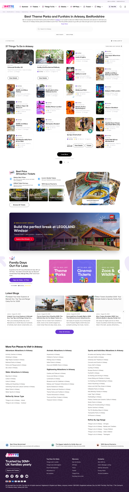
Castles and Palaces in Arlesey (56, 373)
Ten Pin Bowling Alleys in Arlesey (98, 410)
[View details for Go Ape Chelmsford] (79, 133)
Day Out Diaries (76, 462)
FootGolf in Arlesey (93, 373)
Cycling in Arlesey (93, 367)
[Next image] (31, 56)
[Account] (125, 7)
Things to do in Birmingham (54, 465)
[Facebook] (7, 476)
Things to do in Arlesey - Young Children (100, 429)
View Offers (69, 34)
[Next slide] (120, 271)
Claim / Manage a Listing (104, 465)
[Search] (121, 7)
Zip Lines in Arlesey (12, 367)
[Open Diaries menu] (68, 6)
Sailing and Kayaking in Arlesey (15, 384)
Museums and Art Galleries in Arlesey (58, 381)
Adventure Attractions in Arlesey (19, 350)
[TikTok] (16, 476)
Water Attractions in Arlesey (17, 372)
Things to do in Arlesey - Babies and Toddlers (102, 426)
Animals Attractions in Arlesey (59, 350)
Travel (88, 7)
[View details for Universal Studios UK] (20, 65)
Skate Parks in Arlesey (95, 402)
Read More (64, 24)
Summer (25, 7)
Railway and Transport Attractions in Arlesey (60, 384)
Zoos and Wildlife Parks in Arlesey (57, 365)
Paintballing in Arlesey (95, 397)
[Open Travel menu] (92, 6)
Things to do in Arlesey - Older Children (100, 431)
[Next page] (68, 162)
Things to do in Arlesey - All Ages (98, 424)
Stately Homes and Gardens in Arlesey (58, 389)
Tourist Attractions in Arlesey (55, 394)
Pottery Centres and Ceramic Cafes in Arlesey (102, 399)
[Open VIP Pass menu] (81, 6)
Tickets (35, 7)
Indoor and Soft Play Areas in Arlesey (99, 386)
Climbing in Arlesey (11, 357)
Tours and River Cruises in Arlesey (57, 397)
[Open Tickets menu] (39, 6)
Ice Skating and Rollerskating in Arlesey (100, 381)
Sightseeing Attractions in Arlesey (61, 369)
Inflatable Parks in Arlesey (96, 389)
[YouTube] (26, 476)
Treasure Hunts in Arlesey (55, 400)
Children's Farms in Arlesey (55, 357)
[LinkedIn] (12, 476)
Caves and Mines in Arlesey (55, 376)
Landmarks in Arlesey (53, 378)
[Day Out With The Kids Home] (8, 7)
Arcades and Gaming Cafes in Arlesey (99, 354)
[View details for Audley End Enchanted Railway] (50, 65)
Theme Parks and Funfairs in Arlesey (58, 392)
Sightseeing (25, 12)
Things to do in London (53, 462)
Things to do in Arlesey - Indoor (15, 400)
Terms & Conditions (103, 473)
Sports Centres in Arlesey (96, 407)
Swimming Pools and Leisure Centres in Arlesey (20, 386)
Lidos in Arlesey (10, 381)
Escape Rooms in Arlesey (95, 370)
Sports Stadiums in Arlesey (55, 386)
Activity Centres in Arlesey (14, 354)
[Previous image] (8, 56)
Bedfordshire (10, 12)
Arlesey (18, 12)
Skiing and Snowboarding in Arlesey (99, 405)
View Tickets (59, 34)
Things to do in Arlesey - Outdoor (16, 403)
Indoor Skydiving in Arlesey (96, 383)
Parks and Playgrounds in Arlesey (16, 365)
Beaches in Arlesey (11, 376)
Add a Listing (111, 1)
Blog (99, 7)
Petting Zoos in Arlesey (54, 359)
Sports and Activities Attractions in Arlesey (105, 350)
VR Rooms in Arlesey (94, 415)
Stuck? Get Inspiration (52, 467)
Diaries (63, 7)
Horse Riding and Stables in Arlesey (99, 378)
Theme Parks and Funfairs (37, 12)
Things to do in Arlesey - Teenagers (99, 434)
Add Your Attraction (103, 467)
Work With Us (120, 1)
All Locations (50, 473)
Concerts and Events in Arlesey (97, 362)
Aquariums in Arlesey (53, 354)
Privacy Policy (102, 470)
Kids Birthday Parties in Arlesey (97, 391)
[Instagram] (21, 476)
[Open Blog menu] (102, 6)
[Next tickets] (64, 195)
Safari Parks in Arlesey (54, 362)
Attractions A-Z (51, 470)
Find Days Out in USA (77, 476)
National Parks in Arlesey (13, 362)
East (4, 12)
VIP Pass (76, 7)
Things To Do (49, 7)
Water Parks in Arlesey (13, 389)
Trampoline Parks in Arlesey (96, 413)
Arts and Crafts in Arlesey (96, 357)
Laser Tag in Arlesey (94, 394)
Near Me (113, 6)
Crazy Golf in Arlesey (94, 365)
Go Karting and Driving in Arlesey (98, 375)
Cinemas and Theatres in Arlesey (98, 359)
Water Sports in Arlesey (13, 392)
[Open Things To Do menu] (56, 6)
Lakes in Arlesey (11, 378)
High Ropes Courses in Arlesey (15, 359)
